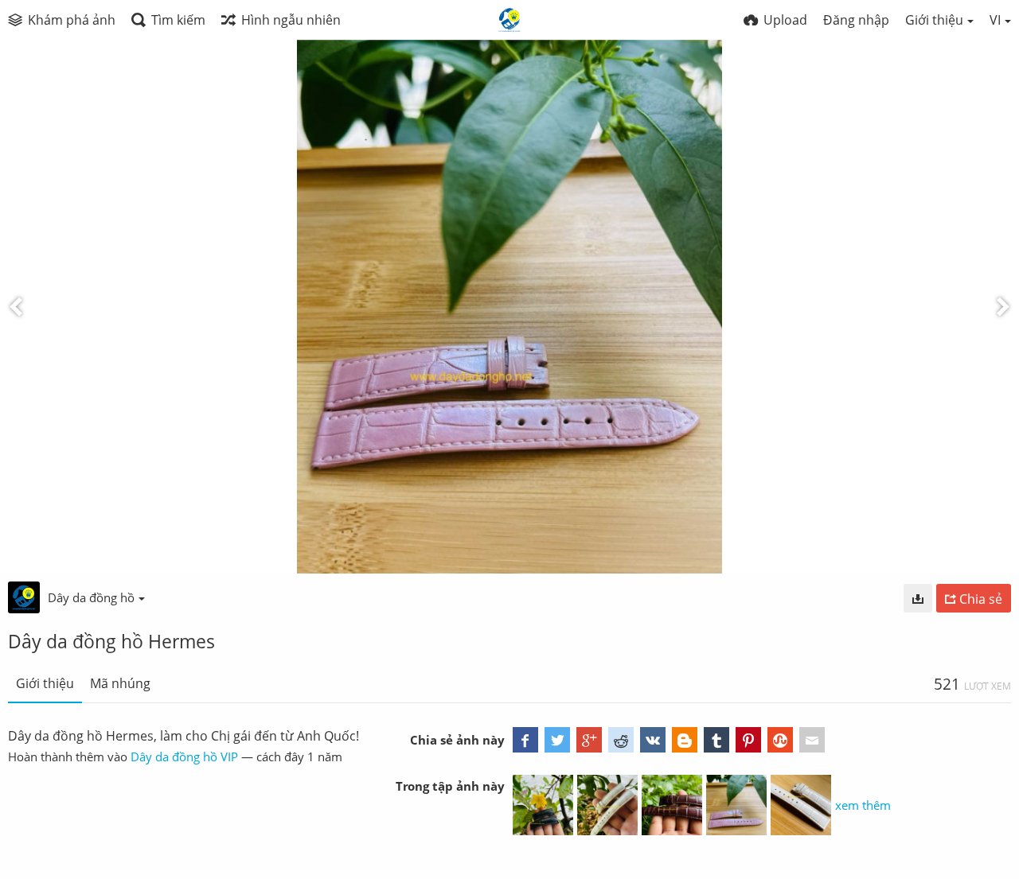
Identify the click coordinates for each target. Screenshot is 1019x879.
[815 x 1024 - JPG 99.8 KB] (918, 598)
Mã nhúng (120, 683)
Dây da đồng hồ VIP (184, 756)
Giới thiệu (45, 683)
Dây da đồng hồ (91, 597)
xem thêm (863, 805)
